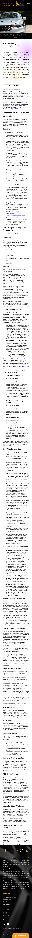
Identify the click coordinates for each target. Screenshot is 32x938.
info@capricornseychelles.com (13, 913)
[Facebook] (8, 924)
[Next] (29, 21)
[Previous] (2, 21)
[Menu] (28, 4)
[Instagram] (4, 924)
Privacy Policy (6, 931)
